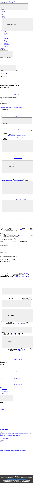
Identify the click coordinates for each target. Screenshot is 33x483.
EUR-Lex (9, 362)
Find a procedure (2, 49)
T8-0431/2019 (24, 299)
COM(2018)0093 (20, 229)
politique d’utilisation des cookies (18, 481)
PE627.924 (23, 296)
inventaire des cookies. (26, 481)
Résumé (31, 229)
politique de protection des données (8, 481)
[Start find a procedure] (6, 54)
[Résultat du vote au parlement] (24, 255)
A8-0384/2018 (19, 235)
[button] (12, 447)
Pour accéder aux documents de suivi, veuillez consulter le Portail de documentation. (11, 107)
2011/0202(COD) (26, 273)
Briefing (9, 361)
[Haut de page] (6, 398)
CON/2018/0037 (20, 349)
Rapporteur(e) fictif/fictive (11, 134)
